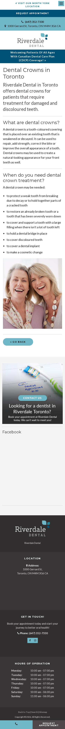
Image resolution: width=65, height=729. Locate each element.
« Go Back (18, 341)
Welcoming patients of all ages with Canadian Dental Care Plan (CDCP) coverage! (32, 56)
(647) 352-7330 (34, 21)
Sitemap (43, 712)
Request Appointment (32, 13)
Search (34, 712)
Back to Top (24, 712)
